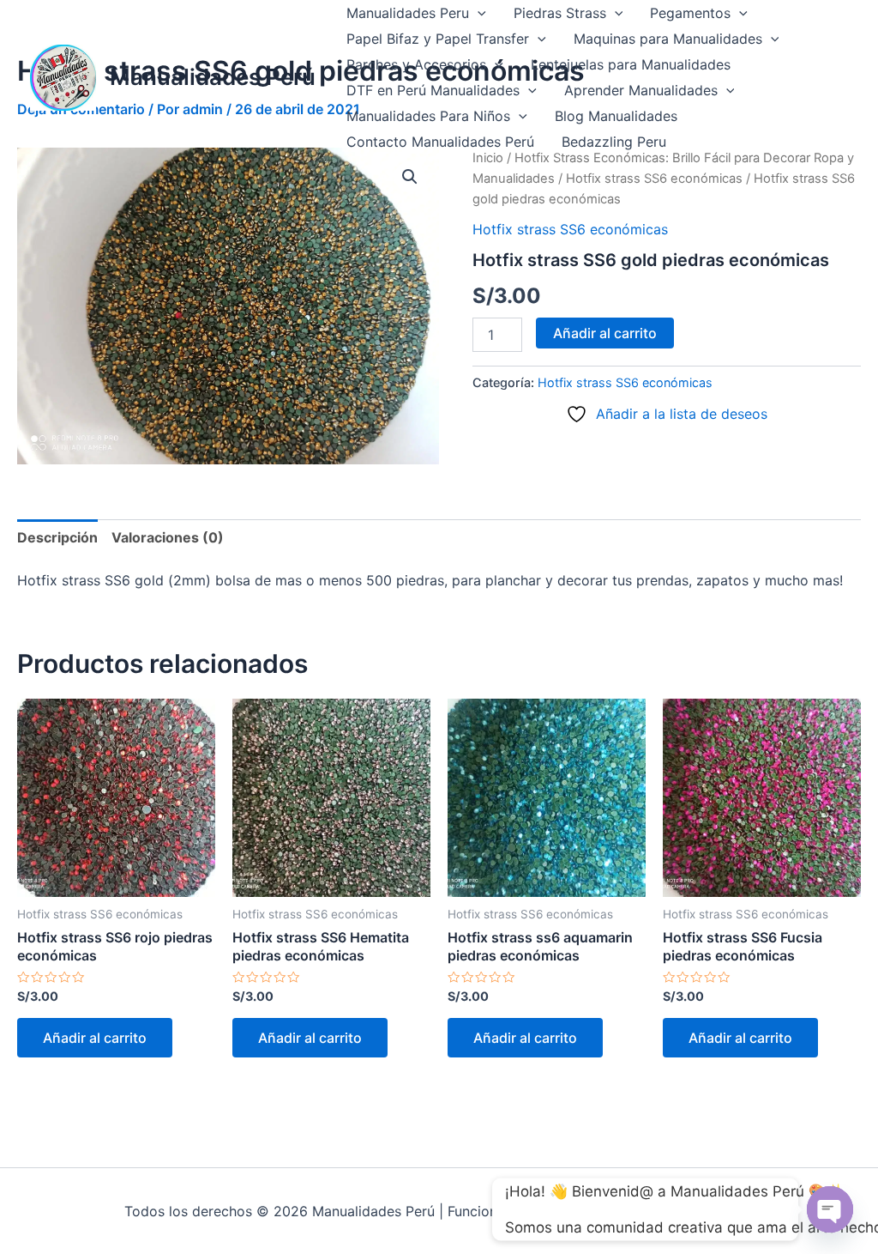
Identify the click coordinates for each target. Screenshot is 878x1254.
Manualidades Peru (407, 12)
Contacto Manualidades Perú (440, 141)
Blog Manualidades (616, 115)
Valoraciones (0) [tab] (167, 537)
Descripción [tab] (57, 537)
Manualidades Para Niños (428, 115)
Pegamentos (690, 12)
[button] (409, 176)
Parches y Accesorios (416, 64)
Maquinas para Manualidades (668, 38)
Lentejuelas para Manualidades (631, 64)
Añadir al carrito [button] (95, 1037)
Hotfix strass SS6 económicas (654, 178)
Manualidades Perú (213, 77)
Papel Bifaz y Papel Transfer (437, 38)
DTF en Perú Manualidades (433, 90)
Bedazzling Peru (614, 141)
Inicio (487, 158)
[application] (477, 13)
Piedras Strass (560, 12)
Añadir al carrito (605, 333)
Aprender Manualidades (641, 90)
